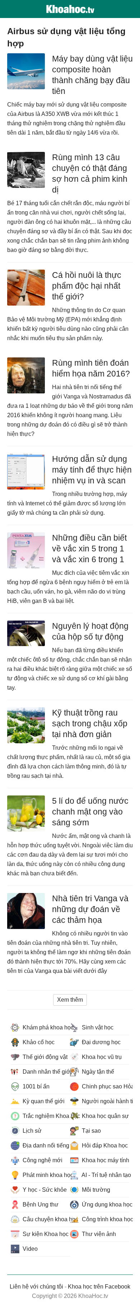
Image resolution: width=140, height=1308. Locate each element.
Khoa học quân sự (104, 1116)
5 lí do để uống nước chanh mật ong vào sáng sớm (90, 811)
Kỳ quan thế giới (43, 1101)
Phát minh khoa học (45, 1175)
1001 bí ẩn (35, 1086)
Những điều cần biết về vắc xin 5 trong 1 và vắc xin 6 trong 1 (89, 548)
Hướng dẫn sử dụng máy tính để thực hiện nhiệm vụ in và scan (92, 469)
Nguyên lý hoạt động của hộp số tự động (90, 631)
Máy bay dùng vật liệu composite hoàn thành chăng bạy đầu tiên (92, 75)
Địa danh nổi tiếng (45, 1145)
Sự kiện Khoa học (45, 1234)
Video (29, 1249)
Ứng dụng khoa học (104, 1204)
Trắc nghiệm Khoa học (45, 1116)
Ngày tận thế (97, 1072)
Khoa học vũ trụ (101, 1057)
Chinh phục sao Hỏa (104, 1086)
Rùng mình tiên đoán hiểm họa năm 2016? (91, 368)
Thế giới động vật (44, 1057)
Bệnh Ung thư (40, 1204)
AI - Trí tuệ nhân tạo (104, 1175)
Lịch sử (31, 1131)
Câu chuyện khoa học (45, 1219)
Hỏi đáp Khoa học (104, 1145)
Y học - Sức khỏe (44, 1190)
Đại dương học (100, 1042)
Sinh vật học (96, 1027)
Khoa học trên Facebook (99, 1287)
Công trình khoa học (104, 1219)
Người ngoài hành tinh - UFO (104, 1101)
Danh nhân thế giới (45, 1072)
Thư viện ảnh (98, 1234)
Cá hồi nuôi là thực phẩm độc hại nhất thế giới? (86, 285)
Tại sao (90, 1131)
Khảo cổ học (38, 1042)
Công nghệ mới (41, 1160)
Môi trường (95, 1190)
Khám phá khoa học (45, 1027)
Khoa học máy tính (104, 1160)
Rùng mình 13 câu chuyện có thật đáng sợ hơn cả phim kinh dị (89, 173)
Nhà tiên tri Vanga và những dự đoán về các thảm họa (90, 909)
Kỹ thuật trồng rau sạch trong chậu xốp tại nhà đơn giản (89, 723)
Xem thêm (70, 1000)
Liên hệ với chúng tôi (36, 1287)
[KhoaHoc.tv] (70, 9)
